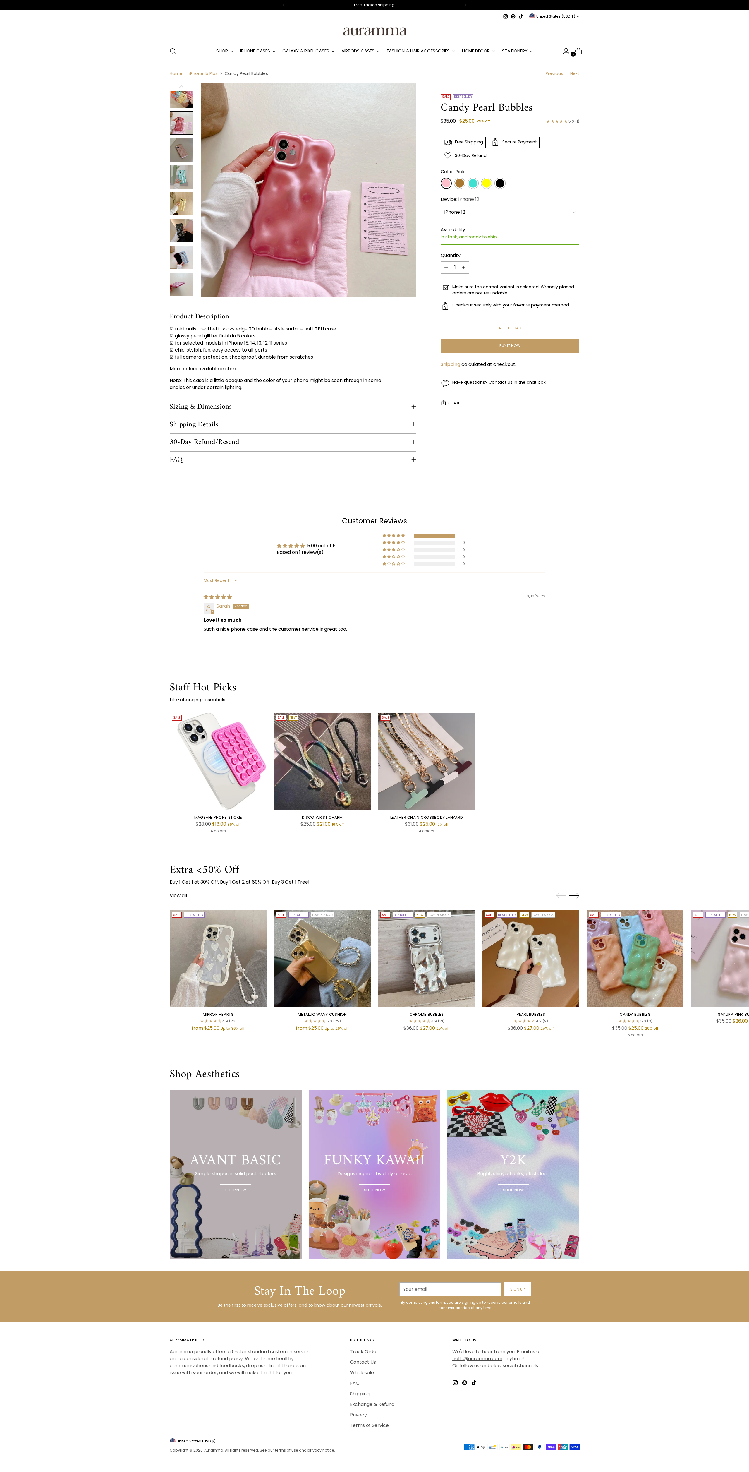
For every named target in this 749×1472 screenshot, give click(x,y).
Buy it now (510, 345)
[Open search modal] (173, 51)
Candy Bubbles (635, 1014)
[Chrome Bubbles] (426, 958)
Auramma (213, 1450)
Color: (453, 171)
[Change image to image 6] (181, 203)
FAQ (355, 1383)
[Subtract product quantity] (446, 267)
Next (574, 73)
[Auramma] (374, 30)
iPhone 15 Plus (203, 73)
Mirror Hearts (218, 1014)
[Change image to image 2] (181, 96)
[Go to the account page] (564, 51)
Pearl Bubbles (531, 1014)
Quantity (451, 255)
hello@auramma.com (477, 1358)
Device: (460, 199)
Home (176, 73)
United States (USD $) (555, 16)
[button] (394, 536)
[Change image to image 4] (181, 150)
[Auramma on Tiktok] (520, 16)
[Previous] (283, 5)
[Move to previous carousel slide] (561, 896)
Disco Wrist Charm (322, 817)
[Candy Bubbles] (635, 958)
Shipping (450, 364)
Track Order (364, 1351)
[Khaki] (459, 183)
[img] (218, 597)
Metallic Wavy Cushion (322, 1014)
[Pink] (446, 183)
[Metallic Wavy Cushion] (322, 958)
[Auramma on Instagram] (505, 16)
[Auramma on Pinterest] (513, 16)
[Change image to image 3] (181, 123)
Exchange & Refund (372, 1404)
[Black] (500, 183)
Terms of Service (369, 1425)
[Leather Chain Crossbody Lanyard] (426, 761)
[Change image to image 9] (181, 284)
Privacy (358, 1414)
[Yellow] (486, 183)
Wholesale (362, 1372)
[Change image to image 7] (181, 230)
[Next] (465, 5)
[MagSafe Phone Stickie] (218, 761)
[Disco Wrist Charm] (322, 761)
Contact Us (363, 1362)
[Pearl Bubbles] (530, 958)
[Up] (181, 87)
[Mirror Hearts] (218, 958)
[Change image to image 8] (181, 257)
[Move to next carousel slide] (574, 895)
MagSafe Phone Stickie (218, 817)
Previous (554, 73)
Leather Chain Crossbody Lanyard (426, 817)
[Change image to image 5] (181, 177)
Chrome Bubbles (427, 1014)
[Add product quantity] (463, 267)
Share (454, 403)
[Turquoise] (473, 183)
